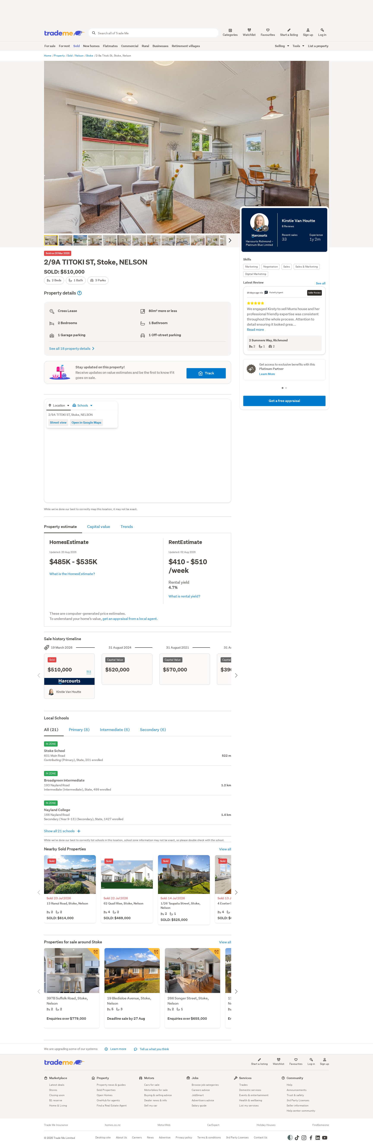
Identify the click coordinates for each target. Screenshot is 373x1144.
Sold (76, 46)
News (150, 1137)
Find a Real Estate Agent (112, 1105)
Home (48, 55)
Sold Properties (106, 1090)
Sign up (308, 35)
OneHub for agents (108, 1100)
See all (321, 283)
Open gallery (188, 226)
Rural (145, 46)
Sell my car (150, 1105)
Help (289, 1085)
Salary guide (199, 1105)
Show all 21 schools (59, 831)
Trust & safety (295, 1095)
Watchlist (278, 1064)
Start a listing (259, 1064)
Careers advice (201, 1090)
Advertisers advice (203, 1100)
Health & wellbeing (250, 1100)
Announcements (297, 1090)
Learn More (267, 358)
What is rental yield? (184, 596)
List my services (249, 1105)
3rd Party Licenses (298, 1100)
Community (295, 1078)
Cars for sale (152, 1085)
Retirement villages (186, 46)
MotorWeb (164, 1125)
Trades (243, 1085)
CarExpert (213, 1125)
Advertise (165, 1137)
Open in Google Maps (86, 422)
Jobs (195, 1078)
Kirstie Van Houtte (68, 692)
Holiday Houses (266, 1125)
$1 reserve (55, 1100)
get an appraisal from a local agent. (130, 618)
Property (59, 55)
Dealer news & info (155, 1100)
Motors (149, 1078)
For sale (49, 46)
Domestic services (250, 1090)
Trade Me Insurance (56, 1125)
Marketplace (58, 1078)
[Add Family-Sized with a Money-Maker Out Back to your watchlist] (154, 954)
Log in (322, 35)
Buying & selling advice (158, 1095)
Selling (280, 46)
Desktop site (103, 1137)
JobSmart (198, 1095)
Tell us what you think (154, 1049)
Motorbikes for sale (156, 1090)
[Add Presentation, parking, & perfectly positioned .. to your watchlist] (214, 954)
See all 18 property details (69, 348)
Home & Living (58, 1105)
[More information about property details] (79, 293)
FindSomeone (320, 1125)
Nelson (79, 55)
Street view (58, 422)
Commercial (129, 46)
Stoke (90, 55)
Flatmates (110, 46)
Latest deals (56, 1085)
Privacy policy (184, 1137)
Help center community (301, 1110)
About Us (121, 1137)
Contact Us (260, 1137)
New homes (91, 46)
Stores (53, 1090)
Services (245, 1078)
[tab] (58, 405)
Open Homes (104, 1095)
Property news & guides (111, 1085)
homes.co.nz (112, 1125)
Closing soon (57, 1095)
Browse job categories (205, 1085)
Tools (296, 46)
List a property (318, 46)
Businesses (160, 46)
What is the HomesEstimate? (72, 573)
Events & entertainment (254, 1095)
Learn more (118, 1049)
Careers (137, 1137)
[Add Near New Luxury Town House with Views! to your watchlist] (93, 954)
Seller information (297, 1105)
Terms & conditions (209, 1137)
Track (209, 373)
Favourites (295, 1064)
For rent (64, 46)
